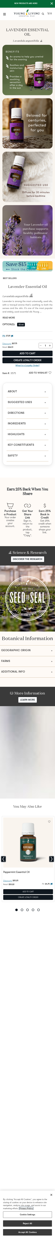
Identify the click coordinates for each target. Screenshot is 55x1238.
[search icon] (43, 13)
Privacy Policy (26, 1208)
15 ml (21, 324)
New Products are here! (25, 3)
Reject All (27, 1223)
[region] (27, 1214)
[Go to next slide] (51, 859)
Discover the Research (27, 559)
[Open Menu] (4, 14)
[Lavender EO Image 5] (27, 230)
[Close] (51, 1194)
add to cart (27, 353)
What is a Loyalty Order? (27, 365)
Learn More (27, 699)
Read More (9, 317)
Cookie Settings (27, 1214)
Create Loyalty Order (27, 360)
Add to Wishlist (38, 372)
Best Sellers (10, 278)
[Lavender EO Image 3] (27, 123)
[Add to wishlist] (49, 821)
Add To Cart (28, 892)
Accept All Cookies (27, 1232)
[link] (40, 41)
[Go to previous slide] (3, 859)
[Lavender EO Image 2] (27, 70)
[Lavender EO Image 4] (27, 177)
